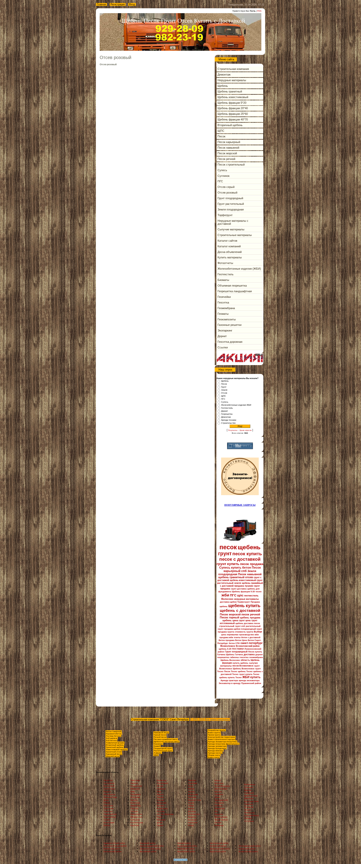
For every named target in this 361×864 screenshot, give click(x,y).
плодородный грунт (251, 629)
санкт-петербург (251, 643)
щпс (240, 595)
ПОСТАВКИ (238, 649)
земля (237, 583)
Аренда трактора (229, 680)
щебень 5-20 (225, 649)
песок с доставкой (240, 559)
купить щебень (240, 663)
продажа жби (226, 637)
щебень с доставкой (240, 610)
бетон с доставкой (250, 637)
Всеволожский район (247, 646)
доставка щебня (228, 602)
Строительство (228, 423)
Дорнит (224, 411)
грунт (225, 553)
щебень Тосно (245, 671)
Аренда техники (228, 420)
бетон (246, 567)
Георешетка (226, 414)
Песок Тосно (230, 671)
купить (236, 567)
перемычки (232, 634)
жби (225, 595)
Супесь (224, 402)
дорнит (259, 654)
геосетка (244, 657)
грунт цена (245, 620)
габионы (234, 657)
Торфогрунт (243, 602)
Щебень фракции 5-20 (243, 591)
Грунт (223, 387)
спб (244, 571)
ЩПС (223, 396)
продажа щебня (232, 629)
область (245, 660)
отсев (249, 577)
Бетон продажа (226, 640)
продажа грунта (226, 632)
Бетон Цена (241, 640)
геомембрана (256, 657)
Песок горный (229, 617)
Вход (132, 4)
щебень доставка (244, 623)
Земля (224, 390)
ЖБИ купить (251, 677)
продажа (239, 586)
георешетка (223, 657)
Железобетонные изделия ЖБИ (236, 405)
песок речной (250, 614)
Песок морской (230, 614)
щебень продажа (250, 617)
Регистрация (118, 4)
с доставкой (227, 586)
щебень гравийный (252, 583)
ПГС (223, 399)
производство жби (249, 634)
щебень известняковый (243, 580)
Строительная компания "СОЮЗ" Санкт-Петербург (160, 719)
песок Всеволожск (242, 665)
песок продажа (251, 564)
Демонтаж (226, 417)
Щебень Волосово (230, 660)
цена (223, 634)
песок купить (247, 553)
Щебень (225, 381)
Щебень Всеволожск (243, 668)
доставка (249, 654)
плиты (237, 637)
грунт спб (240, 626)
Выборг (258, 631)
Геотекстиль (227, 408)
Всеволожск (227, 646)
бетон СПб (234, 643)
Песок (224, 384)
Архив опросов (246, 430)
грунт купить (228, 564)
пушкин (249, 586)
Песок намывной (250, 574)
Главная (101, 4)
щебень (249, 547)
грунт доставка (238, 589)
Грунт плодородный (236, 651)
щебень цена (230, 620)
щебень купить (244, 605)
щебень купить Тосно (230, 677)
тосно (259, 591)
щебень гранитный (231, 577)
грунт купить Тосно (249, 674)
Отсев (224, 393)
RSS (259, 11)
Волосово (227, 599)
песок (228, 547)
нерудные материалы (246, 599)
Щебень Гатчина (234, 654)
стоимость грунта (244, 632)
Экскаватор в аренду (229, 683)
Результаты (232, 430)
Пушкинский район (251, 683)
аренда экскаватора (249, 680)
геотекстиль (251, 595)
